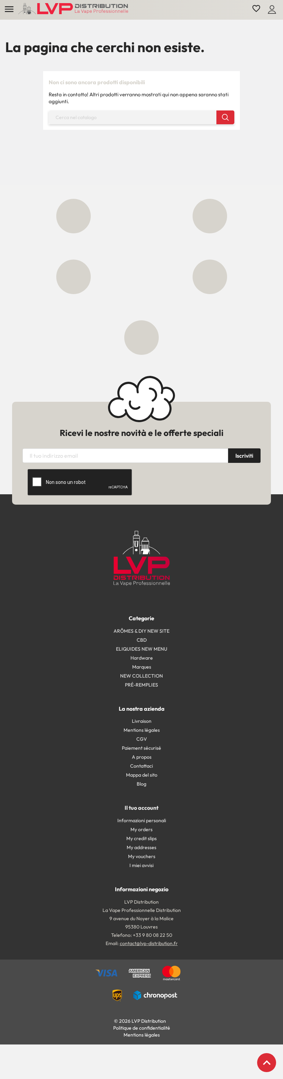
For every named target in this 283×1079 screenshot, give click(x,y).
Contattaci (141, 766)
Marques (141, 667)
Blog (141, 784)
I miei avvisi (141, 865)
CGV (141, 739)
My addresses (141, 847)
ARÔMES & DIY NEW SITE (141, 631)
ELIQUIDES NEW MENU (141, 649)
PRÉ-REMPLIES (141, 685)
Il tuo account (141, 807)
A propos (142, 757)
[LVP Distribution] (142, 557)
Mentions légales (142, 730)
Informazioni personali (141, 820)
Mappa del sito (141, 775)
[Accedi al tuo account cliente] (272, 8)
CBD (142, 640)
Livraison (142, 721)
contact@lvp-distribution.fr (149, 943)
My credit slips (141, 838)
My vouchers (141, 856)
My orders (141, 829)
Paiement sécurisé (141, 748)
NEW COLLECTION (141, 676)
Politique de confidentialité (141, 1028)
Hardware (141, 658)
